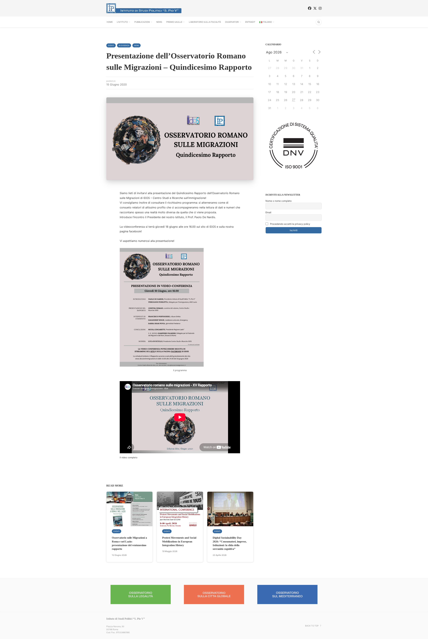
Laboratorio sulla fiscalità (205, 22)
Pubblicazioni (142, 22)
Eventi (111, 45)
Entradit (250, 22)
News (159, 22)
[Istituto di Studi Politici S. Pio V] (144, 8)
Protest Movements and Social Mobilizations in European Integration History (179, 541)
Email (268, 212)
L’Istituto (122, 22)
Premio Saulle (174, 22)
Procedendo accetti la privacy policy (289, 223)
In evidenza (124, 45)
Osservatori (232, 22)
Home (110, 22)
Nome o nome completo (278, 200)
